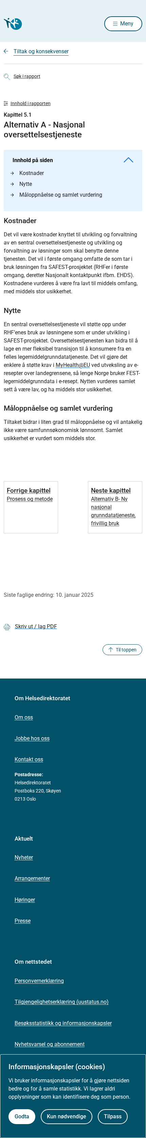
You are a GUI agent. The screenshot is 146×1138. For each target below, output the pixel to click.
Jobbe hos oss (32, 738)
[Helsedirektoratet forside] (12, 24)
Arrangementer (32, 878)
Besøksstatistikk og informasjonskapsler (63, 1023)
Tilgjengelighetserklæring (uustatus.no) (62, 1002)
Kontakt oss (29, 759)
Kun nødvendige (66, 1116)
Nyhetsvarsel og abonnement (50, 1044)
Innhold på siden (33, 160)
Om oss (24, 717)
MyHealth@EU (73, 365)
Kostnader (31, 173)
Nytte (25, 184)
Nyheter (24, 857)
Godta (22, 1116)
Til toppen (126, 649)
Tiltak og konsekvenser (41, 51)
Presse (23, 921)
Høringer (25, 900)
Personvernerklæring (39, 981)
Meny (126, 23)
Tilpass (113, 1116)
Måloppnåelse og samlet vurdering (60, 195)
